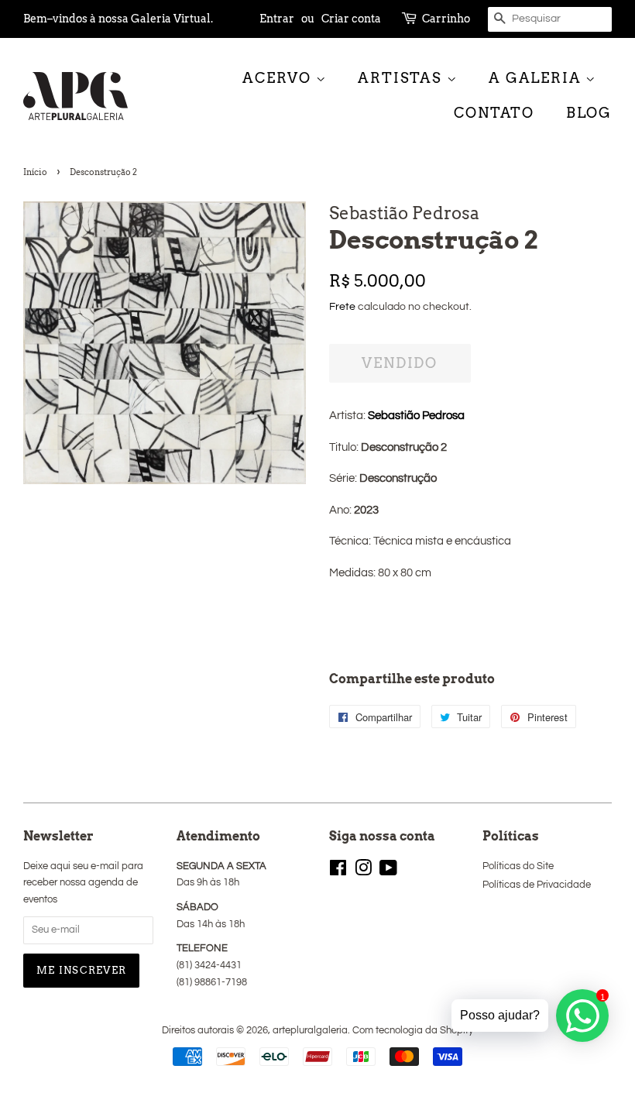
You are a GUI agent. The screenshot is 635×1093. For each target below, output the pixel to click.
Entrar (276, 18)
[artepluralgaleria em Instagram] (363, 872)
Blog (589, 113)
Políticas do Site (518, 866)
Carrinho (446, 18)
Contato (494, 113)
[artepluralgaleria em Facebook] (338, 872)
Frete (342, 306)
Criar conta (351, 18)
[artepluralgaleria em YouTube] (388, 872)
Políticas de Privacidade (536, 885)
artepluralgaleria (310, 1031)
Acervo (279, 78)
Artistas (402, 78)
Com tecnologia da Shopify (412, 1031)
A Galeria (537, 78)
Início (35, 172)
